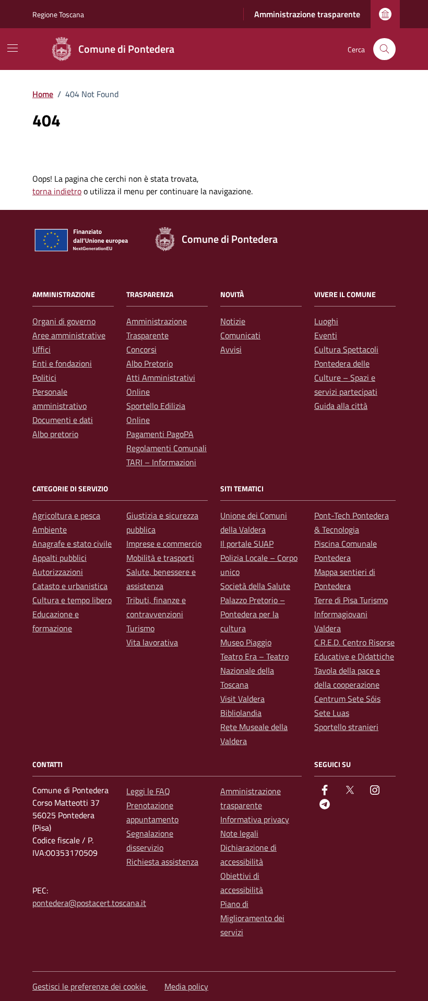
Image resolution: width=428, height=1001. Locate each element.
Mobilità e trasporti (160, 557)
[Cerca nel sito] (384, 49)
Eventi (325, 335)
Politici (44, 377)
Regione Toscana (58, 14)
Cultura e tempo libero (72, 600)
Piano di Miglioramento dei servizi (252, 918)
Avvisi (231, 349)
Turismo (140, 628)
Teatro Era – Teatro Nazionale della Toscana (254, 670)
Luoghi (326, 321)
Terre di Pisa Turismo (351, 600)
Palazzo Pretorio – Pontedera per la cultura (252, 614)
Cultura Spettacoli (346, 349)
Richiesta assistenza (162, 861)
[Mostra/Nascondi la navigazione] (12, 48)
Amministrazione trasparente (307, 14)
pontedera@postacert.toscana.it (89, 903)
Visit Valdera (242, 698)
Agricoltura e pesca (66, 515)
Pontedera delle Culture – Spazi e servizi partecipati (345, 377)
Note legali (239, 833)
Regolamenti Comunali (166, 448)
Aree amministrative (68, 335)
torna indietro (56, 191)
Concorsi (141, 349)
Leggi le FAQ (148, 791)
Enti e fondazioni (62, 363)
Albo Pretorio (149, 363)
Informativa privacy (254, 819)
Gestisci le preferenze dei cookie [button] (90, 986)
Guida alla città (340, 405)
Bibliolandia (240, 712)
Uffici (41, 349)
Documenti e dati (62, 420)
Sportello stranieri (346, 727)
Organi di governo (64, 321)
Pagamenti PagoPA (160, 434)
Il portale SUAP (247, 543)
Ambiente (49, 529)
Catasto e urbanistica (70, 586)
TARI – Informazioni (161, 462)
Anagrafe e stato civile (72, 543)
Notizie (232, 321)
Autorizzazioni (57, 572)
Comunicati (240, 335)
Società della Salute (255, 586)
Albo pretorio (55, 434)
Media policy (186, 986)
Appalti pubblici (59, 557)
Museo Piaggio (245, 642)
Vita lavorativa (152, 642)
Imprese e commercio (163, 543)
